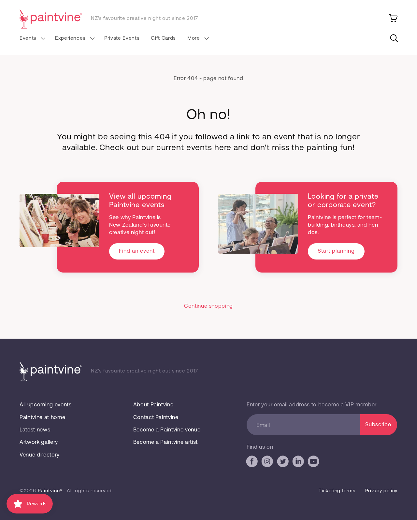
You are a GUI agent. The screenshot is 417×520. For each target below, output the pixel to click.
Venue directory (40, 454)
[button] (31, 38)
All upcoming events (45, 404)
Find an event (137, 250)
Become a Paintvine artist (165, 442)
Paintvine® (50, 490)
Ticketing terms (337, 490)
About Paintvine (153, 404)
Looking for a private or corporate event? (343, 199)
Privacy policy (381, 490)
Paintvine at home (42, 417)
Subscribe (378, 424)
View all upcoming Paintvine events (140, 199)
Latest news (35, 429)
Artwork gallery (39, 442)
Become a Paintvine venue (167, 429)
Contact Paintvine (156, 417)
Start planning (336, 250)
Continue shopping (208, 305)
